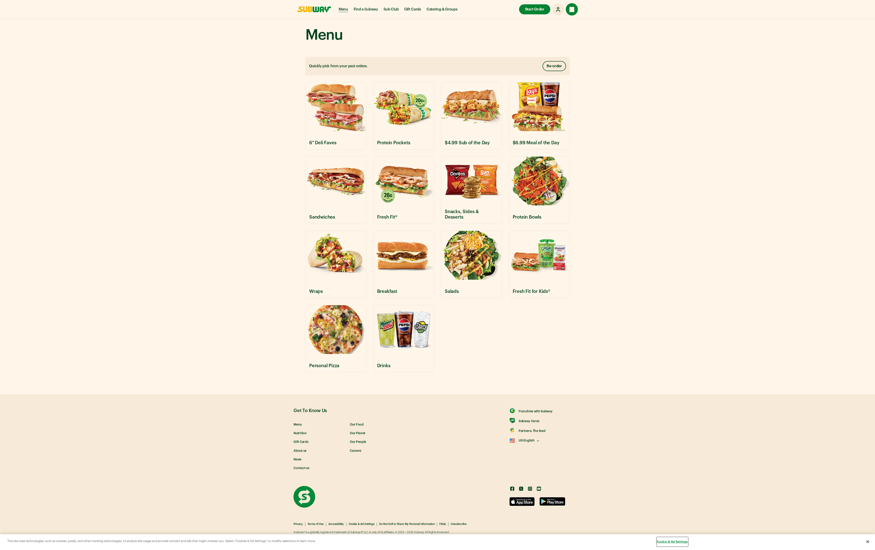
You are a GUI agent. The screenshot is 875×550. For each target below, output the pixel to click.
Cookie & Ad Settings (362, 524)
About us (299, 450)
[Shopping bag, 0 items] (572, 9)
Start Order (534, 9)
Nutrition (300, 433)
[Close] (868, 542)
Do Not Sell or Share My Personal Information (407, 524)
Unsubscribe (458, 524)
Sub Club (391, 9)
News (297, 459)
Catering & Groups (442, 9)
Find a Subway (366, 9)
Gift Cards (412, 9)
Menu (343, 9)
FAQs (442, 524)
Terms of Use (316, 524)
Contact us (301, 468)
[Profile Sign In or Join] (558, 9)
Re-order (554, 66)
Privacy (298, 524)
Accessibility (336, 524)
